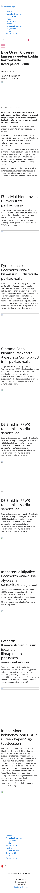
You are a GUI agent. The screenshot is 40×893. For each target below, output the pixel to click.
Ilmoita (8, 19)
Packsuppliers (11, 21)
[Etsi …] (14, 39)
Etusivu (9, 11)
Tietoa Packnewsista (14, 14)
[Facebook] (4, 827)
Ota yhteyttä (11, 16)
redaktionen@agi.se (20, 887)
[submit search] (30, 40)
